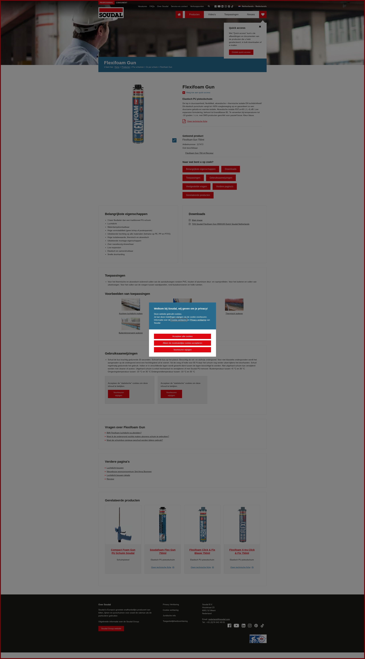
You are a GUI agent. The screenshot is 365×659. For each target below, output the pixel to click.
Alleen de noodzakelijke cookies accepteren (182, 343)
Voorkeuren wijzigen (183, 350)
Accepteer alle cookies (182, 336)
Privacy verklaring (198, 320)
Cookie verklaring (179, 320)
